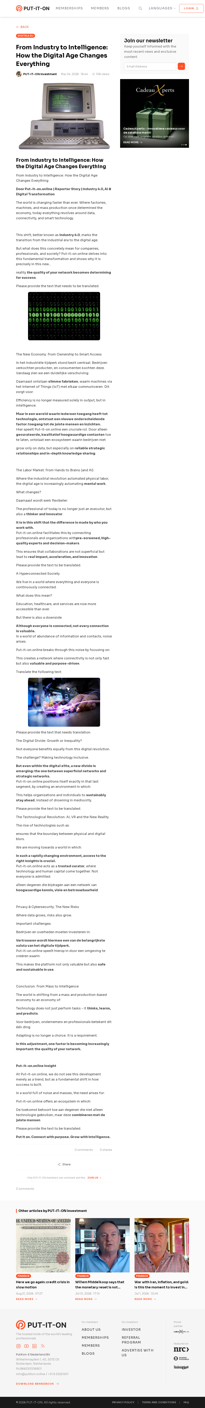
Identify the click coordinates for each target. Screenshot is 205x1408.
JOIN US (92, 1177)
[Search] (140, 8)
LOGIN (189, 8)
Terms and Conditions (159, 1402)
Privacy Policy (123, 1402)
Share (66, 1164)
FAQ (186, 1402)
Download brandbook (35, 1383)
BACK (24, 27)
